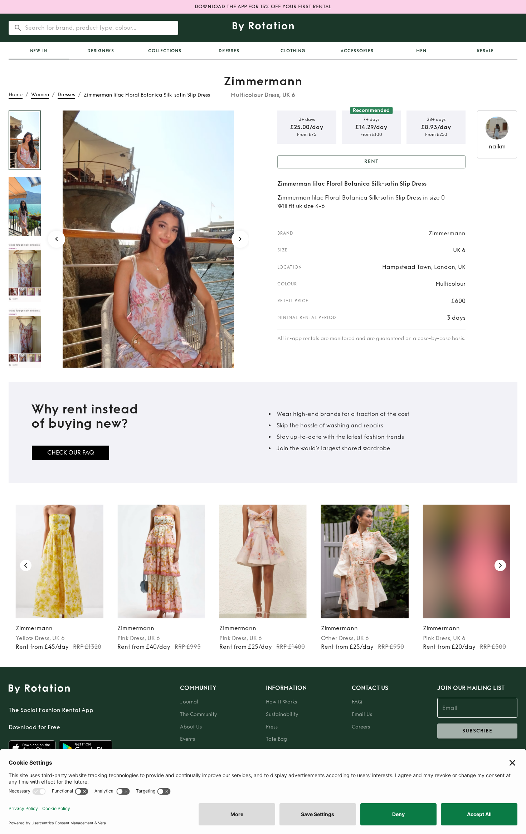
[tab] (39, 50)
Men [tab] (421, 50)
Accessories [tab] (357, 50)
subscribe (477, 731)
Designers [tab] (100, 50)
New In (39, 50)
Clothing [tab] (293, 50)
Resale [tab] (485, 50)
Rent (371, 161)
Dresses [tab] (229, 50)
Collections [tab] (164, 50)
